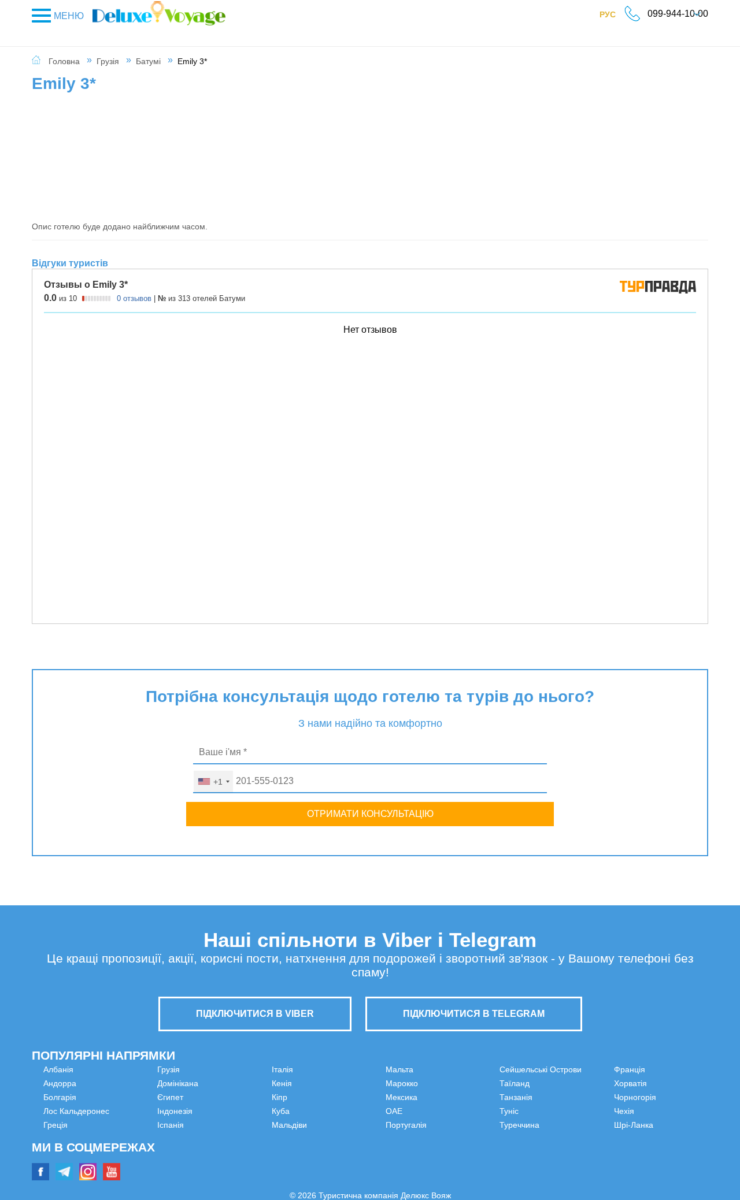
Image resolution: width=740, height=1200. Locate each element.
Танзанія (402, 1152)
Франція (572, 1083)
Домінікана (63, 1152)
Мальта (228, 1166)
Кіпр (222, 1125)
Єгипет (56, 1166)
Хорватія (573, 1097)
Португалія (406, 1111)
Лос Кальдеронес (76, 1111)
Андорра (59, 1083)
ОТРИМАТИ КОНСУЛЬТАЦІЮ (370, 814)
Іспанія (227, 1083)
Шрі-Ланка (576, 1138)
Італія (225, 1097)
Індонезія (232, 1069)
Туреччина (577, 1069)
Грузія (108, 61)
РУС (613, 16)
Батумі (148, 61)
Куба (223, 1138)
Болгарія (59, 1097)
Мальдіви (232, 1152)
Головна (64, 61)
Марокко (402, 1069)
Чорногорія (578, 1111)
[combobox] (213, 782)
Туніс (395, 1166)
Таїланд (401, 1138)
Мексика (401, 1083)
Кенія (224, 1111)
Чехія (567, 1125)
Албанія (58, 1069)
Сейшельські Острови (427, 1125)
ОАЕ (394, 1097)
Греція (55, 1125)
